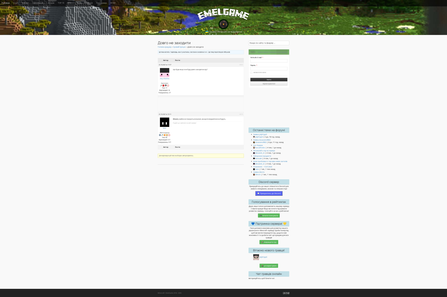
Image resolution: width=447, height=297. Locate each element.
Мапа (79, 3)
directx (258, 174)
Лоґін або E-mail (255, 57)
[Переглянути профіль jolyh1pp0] (254, 137)
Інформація (37, 3)
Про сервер (101, 3)
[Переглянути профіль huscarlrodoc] (254, 147)
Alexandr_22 (260, 153)
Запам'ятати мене (259, 72)
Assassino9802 (261, 142)
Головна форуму (164, 47)
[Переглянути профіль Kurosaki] (254, 158)
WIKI (70, 3)
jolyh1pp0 (259, 137)
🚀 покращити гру (268, 242)
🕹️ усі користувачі (268, 265)
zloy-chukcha (164, 78)
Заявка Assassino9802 (262, 140)
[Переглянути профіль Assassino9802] (254, 142)
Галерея (89, 3)
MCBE (112, 3)
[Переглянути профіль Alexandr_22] (254, 153)
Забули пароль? (263, 52)
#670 (241, 114)
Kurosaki (258, 158)
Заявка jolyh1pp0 (260, 134)
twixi (205, 52)
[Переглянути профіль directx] (254, 174)
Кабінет (25, 3)
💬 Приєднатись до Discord (269, 193)
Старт (16, 3)
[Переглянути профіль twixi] (164, 121)
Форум (51, 3)
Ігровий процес (179, 47)
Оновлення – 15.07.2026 (262, 167)
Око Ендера (258, 145)
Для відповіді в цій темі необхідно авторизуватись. (176, 156)
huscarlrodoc (260, 147)
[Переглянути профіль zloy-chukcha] (164, 72)
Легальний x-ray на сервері (264, 150)
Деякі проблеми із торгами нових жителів (270, 161)
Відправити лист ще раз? (278, 52)
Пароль (253, 65)
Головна (6, 3)
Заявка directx (259, 172)
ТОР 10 (61, 3)
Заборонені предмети (262, 156)
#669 (241, 65)
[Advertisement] (200, 105)
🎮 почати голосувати (269, 215)
